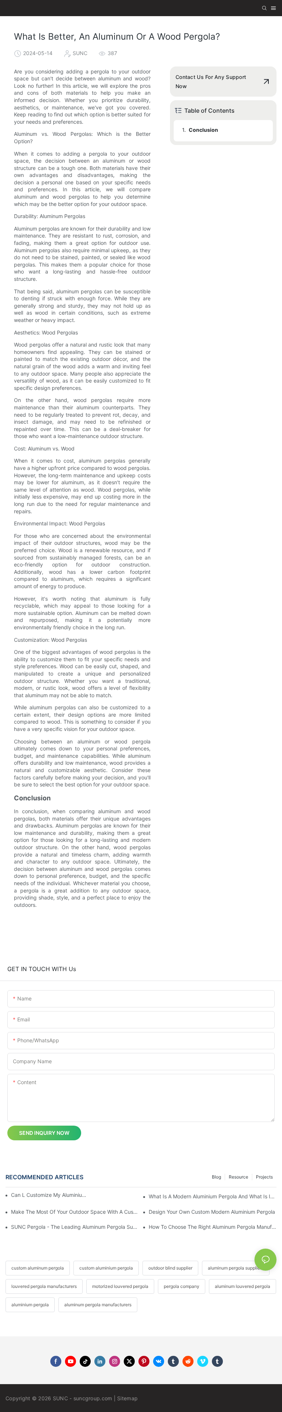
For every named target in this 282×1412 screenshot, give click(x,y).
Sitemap (127, 1398)
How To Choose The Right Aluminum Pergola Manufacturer (212, 1227)
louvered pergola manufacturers (44, 1286)
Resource (238, 1177)
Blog (216, 1177)
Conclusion (203, 130)
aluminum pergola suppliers (236, 1268)
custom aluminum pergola (37, 1268)
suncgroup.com (92, 1398)
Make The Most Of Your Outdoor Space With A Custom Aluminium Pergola (75, 1212)
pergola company (181, 1286)
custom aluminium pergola (106, 1268)
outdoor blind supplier (170, 1268)
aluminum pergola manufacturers (97, 1304)
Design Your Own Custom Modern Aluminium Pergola (212, 1212)
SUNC (60, 1398)
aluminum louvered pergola (242, 1286)
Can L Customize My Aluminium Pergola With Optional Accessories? (50, 1195)
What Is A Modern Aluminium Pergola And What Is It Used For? (212, 1196)
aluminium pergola (30, 1304)
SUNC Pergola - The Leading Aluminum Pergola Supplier (75, 1227)
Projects (264, 1177)
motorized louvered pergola (120, 1286)
